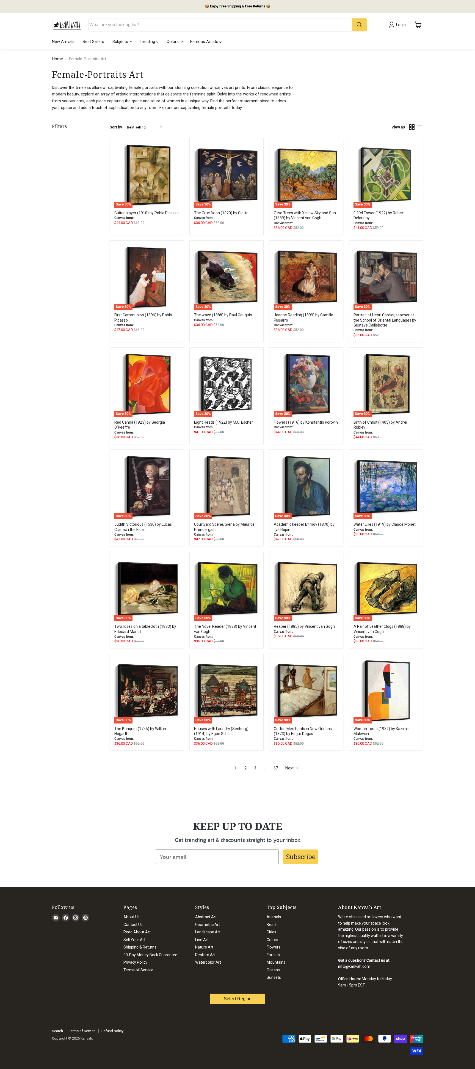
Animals (274, 917)
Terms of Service (138, 970)
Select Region (238, 998)
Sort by (116, 127)
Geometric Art (207, 924)
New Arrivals (63, 41)
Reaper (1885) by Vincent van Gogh (304, 626)
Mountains (276, 962)
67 (276, 768)
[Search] (359, 24)
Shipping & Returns (139, 947)
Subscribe (301, 857)
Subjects (120, 41)
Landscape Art (207, 932)
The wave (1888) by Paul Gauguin (223, 315)
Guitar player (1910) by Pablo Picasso (146, 213)
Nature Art (204, 947)
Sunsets (274, 977)
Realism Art (205, 955)
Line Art (202, 940)
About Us (131, 917)
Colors (173, 41)
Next (290, 768)
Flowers (273, 947)
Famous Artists (204, 41)
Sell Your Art (134, 940)
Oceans (273, 970)
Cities (271, 932)
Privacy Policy (135, 962)
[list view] (419, 127)
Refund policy (112, 1031)
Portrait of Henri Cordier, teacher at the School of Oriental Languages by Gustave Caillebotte (385, 320)
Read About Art (137, 932)
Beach (272, 924)
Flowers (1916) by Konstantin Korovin (306, 422)
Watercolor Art (208, 962)
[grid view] (412, 127)
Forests (273, 955)
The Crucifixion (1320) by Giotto (221, 213)
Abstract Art (206, 917)
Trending (148, 41)
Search (57, 1031)
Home (57, 59)
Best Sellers (93, 41)
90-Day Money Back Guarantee (150, 955)
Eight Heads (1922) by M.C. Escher (223, 422)
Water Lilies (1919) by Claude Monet (385, 524)
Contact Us (133, 924)
